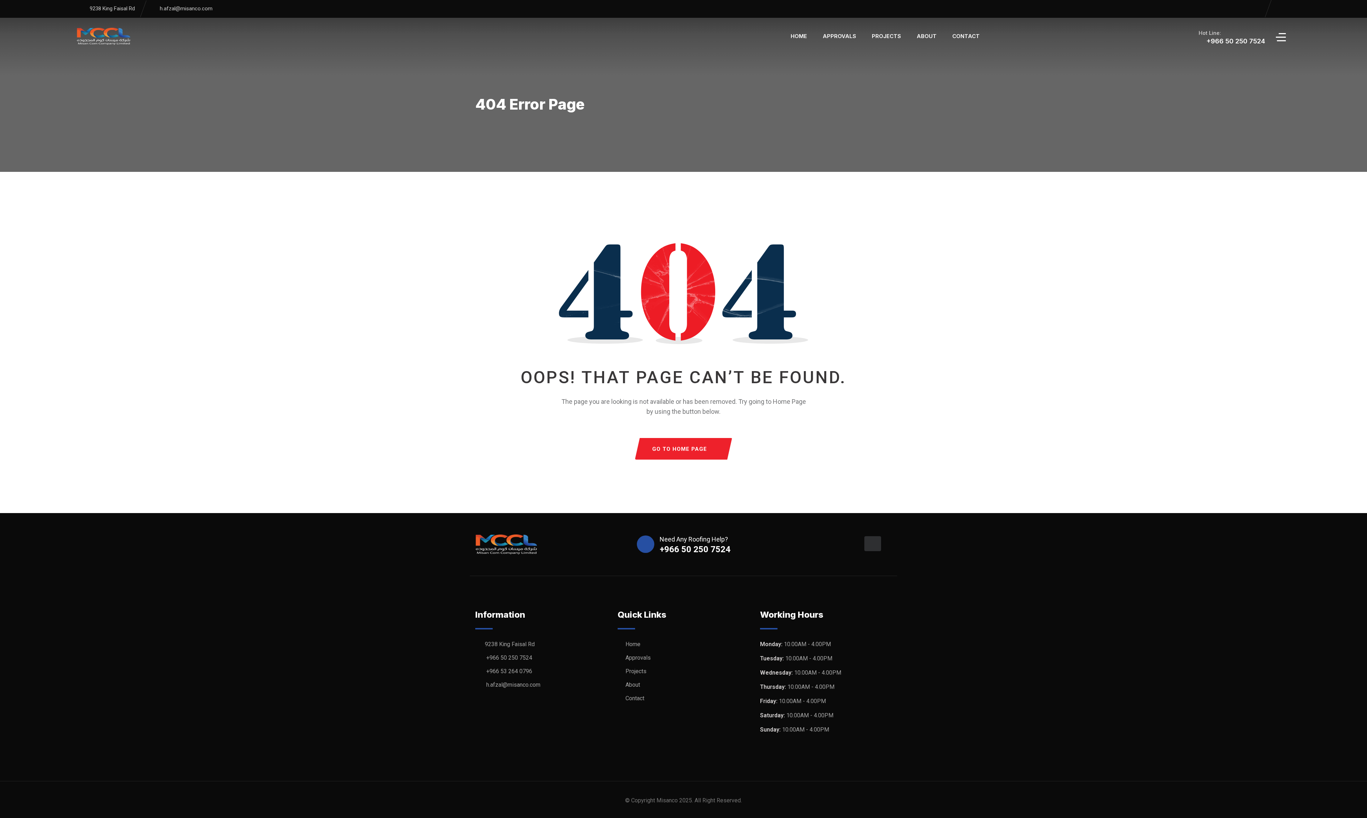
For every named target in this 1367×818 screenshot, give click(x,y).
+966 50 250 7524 (509, 657)
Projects (886, 36)
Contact (966, 36)
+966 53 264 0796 (509, 671)
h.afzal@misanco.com (186, 8)
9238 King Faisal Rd (112, 8)
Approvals (839, 36)
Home (799, 36)
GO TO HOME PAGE (679, 449)
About (927, 36)
